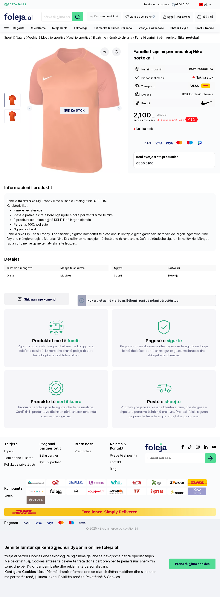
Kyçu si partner (50, 462)
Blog (113, 469)
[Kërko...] (77, 16)
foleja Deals (59, 28)
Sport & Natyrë (204, 28)
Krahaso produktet (106, 16)
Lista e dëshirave (141, 16)
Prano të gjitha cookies (192, 564)
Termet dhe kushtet (18, 458)
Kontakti (116, 462)
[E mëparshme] (29, 108)
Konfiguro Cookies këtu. (25, 572)
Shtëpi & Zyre (179, 28)
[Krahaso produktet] (104, 51)
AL (206, 4)
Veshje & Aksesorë (151, 28)
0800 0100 (144, 163)
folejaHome (38, 28)
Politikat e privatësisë (19, 464)
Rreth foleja (83, 451)
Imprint (9, 451)
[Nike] (207, 102)
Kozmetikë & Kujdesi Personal (113, 28)
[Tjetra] (119, 108)
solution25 (130, 528)
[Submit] (210, 458)
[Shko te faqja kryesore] (18, 17)
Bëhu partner (49, 455)
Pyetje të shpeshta (123, 455)
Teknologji (80, 28)
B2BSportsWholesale (197, 94)
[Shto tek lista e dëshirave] (116, 51)
